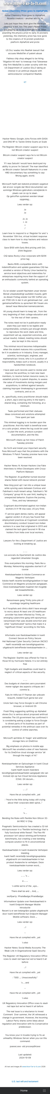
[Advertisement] (25, 110)
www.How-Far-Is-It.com (31, 1067)
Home (24, 1090)
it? (25, 82)
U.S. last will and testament (25, 1081)
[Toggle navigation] (44, 1090)
